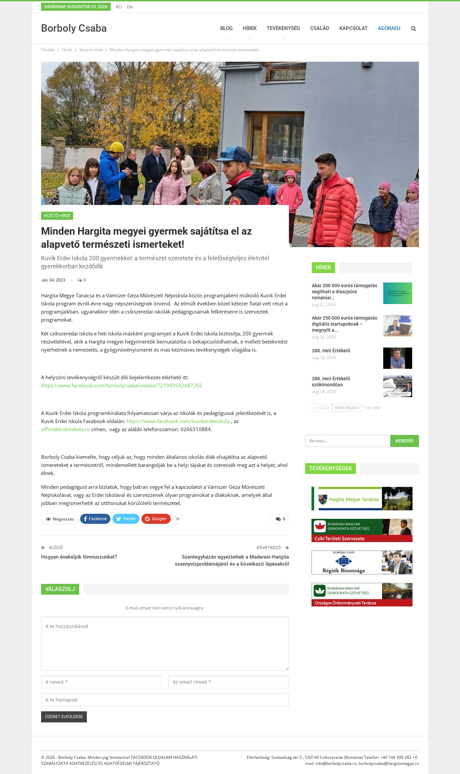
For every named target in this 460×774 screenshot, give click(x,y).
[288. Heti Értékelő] (397, 358)
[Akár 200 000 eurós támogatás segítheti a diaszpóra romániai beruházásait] (397, 293)
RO (119, 7)
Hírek (250, 28)
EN (130, 7)
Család (319, 28)
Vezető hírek (57, 215)
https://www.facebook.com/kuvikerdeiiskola (178, 421)
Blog (226, 28)
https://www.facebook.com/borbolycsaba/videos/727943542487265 (121, 385)
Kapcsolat (353, 28)
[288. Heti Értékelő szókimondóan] (397, 386)
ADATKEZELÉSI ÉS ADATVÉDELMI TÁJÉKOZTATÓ (114, 763)
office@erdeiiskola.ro (65, 429)
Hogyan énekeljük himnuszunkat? (79, 557)
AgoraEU (389, 28)
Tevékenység (283, 28)
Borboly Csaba (74, 28)
